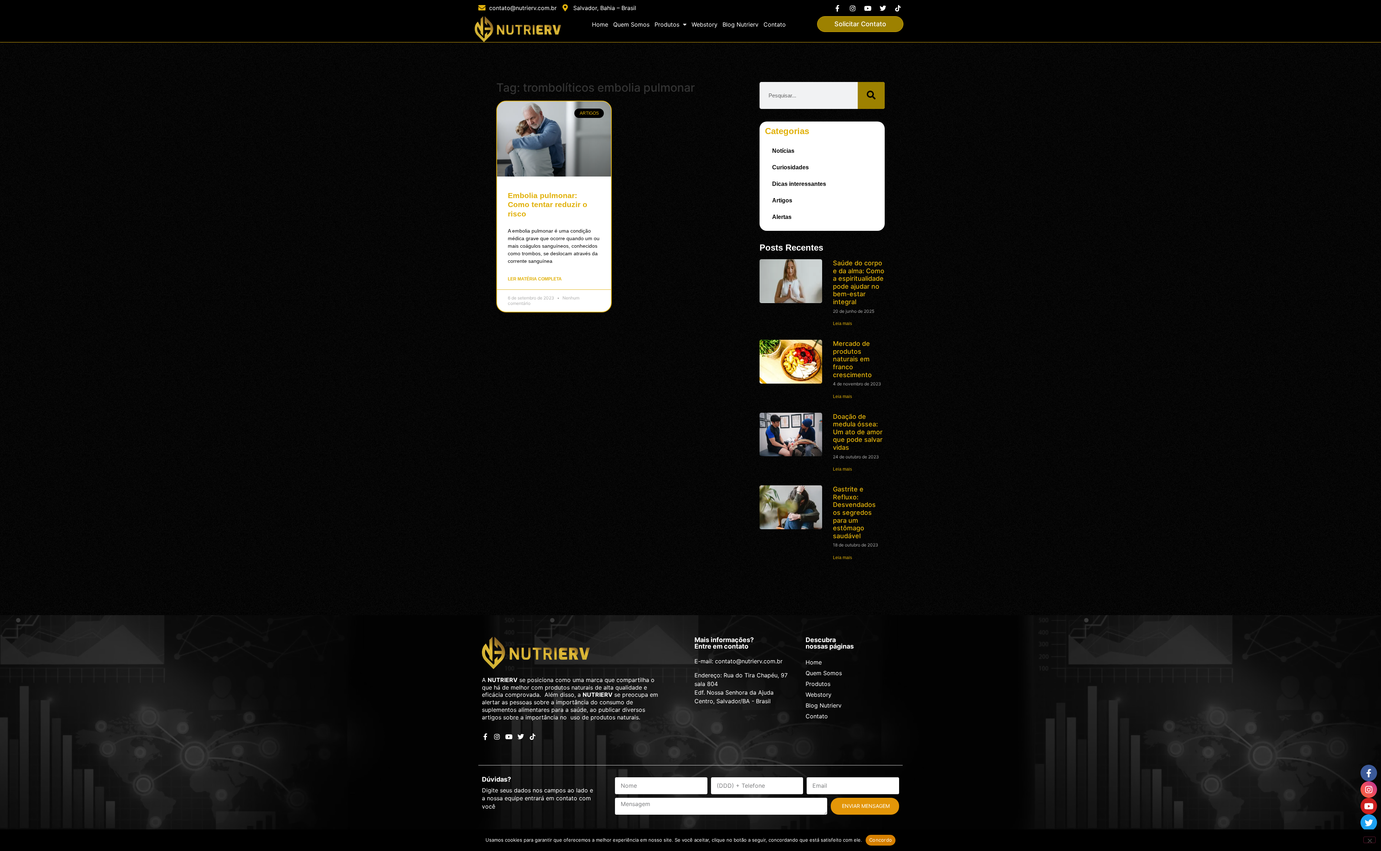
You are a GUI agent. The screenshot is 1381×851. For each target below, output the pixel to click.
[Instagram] (852, 8)
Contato (775, 24)
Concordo (880, 840)
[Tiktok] (898, 8)
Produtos (667, 24)
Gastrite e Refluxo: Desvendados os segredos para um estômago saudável (854, 512)
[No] (1369, 840)
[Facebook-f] (837, 8)
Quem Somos (631, 24)
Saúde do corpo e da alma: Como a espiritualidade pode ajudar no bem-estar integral (858, 282)
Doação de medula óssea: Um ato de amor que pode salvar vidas (858, 432)
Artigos (782, 200)
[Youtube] (867, 8)
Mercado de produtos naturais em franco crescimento (852, 359)
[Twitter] (883, 8)
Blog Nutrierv (740, 24)
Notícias (783, 151)
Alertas (782, 217)
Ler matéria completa (535, 279)
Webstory (704, 24)
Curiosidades (790, 167)
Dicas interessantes (799, 184)
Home (600, 24)
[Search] (871, 95)
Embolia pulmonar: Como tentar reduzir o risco (547, 204)
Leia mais (842, 323)
